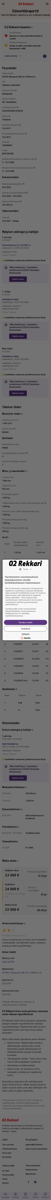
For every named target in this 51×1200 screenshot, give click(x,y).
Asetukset (25, 629)
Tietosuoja (25, 634)
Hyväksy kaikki (25, 622)
